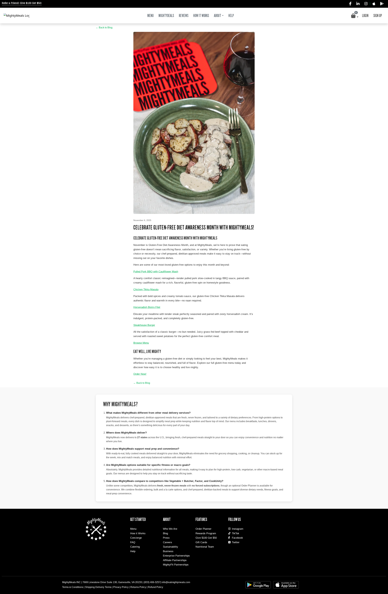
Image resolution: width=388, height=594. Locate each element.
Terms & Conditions (72, 587)
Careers (167, 542)
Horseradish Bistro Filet (146, 307)
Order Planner (203, 528)
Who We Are (170, 528)
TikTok (235, 533)
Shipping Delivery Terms (98, 587)
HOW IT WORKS (201, 15)
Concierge (136, 537)
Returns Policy (138, 587)
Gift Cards (201, 542)
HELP (231, 15)
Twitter (235, 542)
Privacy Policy (121, 587)
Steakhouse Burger (144, 325)
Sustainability (170, 546)
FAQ (132, 542)
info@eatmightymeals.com (176, 582)
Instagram (237, 528)
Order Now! (139, 374)
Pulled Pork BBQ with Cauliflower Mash (155, 271)
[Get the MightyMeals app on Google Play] (382, 3)
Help (132, 551)
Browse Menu (141, 342)
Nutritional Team (205, 546)
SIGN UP (377, 15)
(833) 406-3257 (152, 582)
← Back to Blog (104, 27)
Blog (165, 533)
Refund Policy (155, 587)
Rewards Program (206, 533)
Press (166, 537)
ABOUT (217, 15)
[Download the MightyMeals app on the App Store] (374, 3)
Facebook (237, 537)
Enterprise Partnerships (176, 555)
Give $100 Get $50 (206, 537)
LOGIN (365, 15)
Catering (135, 546)
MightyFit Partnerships (176, 564)
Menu (150, 15)
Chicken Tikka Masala (145, 289)
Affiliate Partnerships (175, 560)
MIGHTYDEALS (166, 15)
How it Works (138, 533)
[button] (354, 15)
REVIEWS (183, 15)
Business (168, 551)
